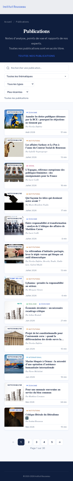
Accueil (8, 21)
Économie (33, 113)
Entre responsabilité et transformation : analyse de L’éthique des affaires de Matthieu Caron (46, 226)
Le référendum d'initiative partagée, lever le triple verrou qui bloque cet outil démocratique (45, 254)
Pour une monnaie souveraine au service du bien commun (43, 391)
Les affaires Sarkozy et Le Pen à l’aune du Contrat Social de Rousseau (45, 146)
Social (32, 166)
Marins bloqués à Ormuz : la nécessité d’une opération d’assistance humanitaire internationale (46, 364)
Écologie (33, 304)
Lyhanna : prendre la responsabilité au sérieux (44, 284)
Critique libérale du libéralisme (42, 414)
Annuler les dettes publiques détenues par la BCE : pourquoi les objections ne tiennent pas (45, 119)
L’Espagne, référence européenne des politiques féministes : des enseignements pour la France (45, 173)
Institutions (34, 141)
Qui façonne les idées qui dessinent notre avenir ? (44, 199)
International (35, 357)
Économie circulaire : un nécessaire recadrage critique (44, 309)
